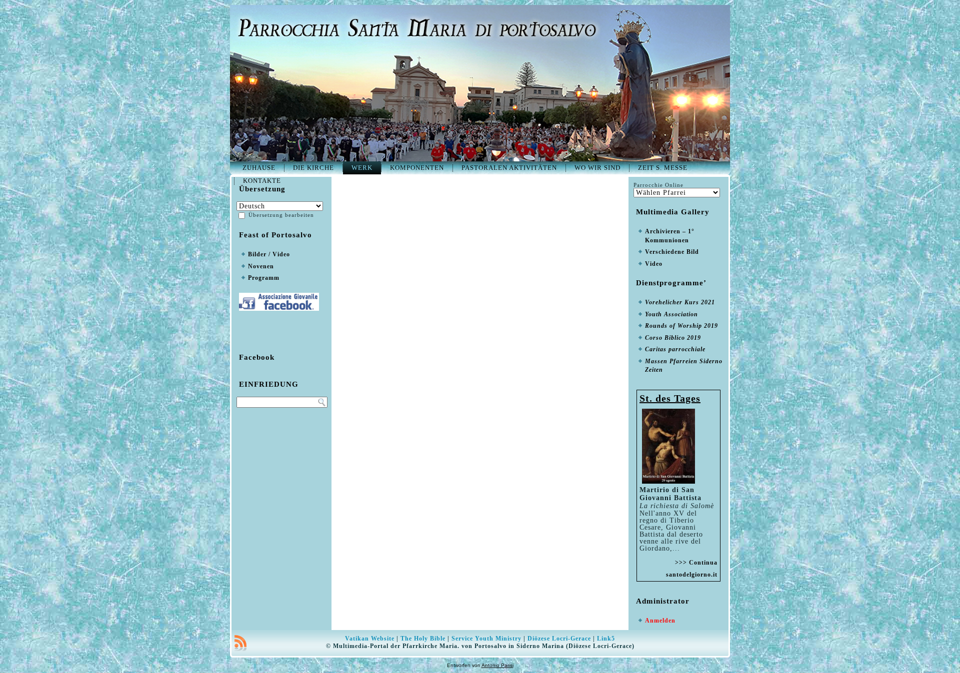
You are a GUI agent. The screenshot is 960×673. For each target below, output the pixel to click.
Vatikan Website (369, 638)
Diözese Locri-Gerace (559, 638)
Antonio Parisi (498, 665)
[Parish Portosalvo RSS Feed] (240, 643)
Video (653, 263)
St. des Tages (670, 398)
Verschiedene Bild (672, 251)
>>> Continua (696, 562)
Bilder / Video (269, 254)
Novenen (261, 266)
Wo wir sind (597, 167)
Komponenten (417, 167)
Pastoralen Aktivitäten (509, 167)
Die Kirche (313, 167)
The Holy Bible (423, 638)
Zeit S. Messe (663, 167)
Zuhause (259, 167)
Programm (264, 277)
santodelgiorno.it (692, 574)
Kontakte (262, 180)
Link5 (606, 638)
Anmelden (660, 620)
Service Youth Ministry (487, 638)
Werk (362, 167)
